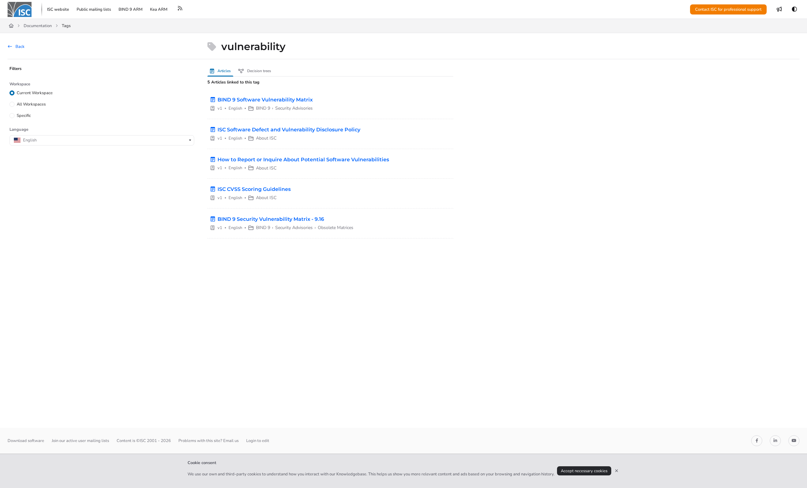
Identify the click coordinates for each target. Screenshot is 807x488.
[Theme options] (794, 9)
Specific (24, 115)
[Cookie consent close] (616, 470)
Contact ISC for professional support (728, 9)
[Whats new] (779, 9)
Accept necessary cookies (584, 471)
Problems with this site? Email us (208, 441)
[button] (793, 472)
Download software (26, 441)
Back (20, 46)
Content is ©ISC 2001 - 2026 (144, 441)
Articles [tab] (224, 70)
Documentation (38, 26)
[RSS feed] (180, 9)
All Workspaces (31, 104)
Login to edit (257, 441)
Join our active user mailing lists (80, 441)
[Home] (20, 9)
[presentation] (221, 71)
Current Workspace (35, 93)
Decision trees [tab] (258, 70)
